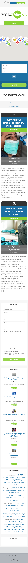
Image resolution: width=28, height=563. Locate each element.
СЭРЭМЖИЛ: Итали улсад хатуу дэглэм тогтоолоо (14, 211)
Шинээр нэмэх (20, 3)
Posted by (14, 158)
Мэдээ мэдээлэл (14, 161)
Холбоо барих (18, 555)
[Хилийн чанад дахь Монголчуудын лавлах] (14, 15)
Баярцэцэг (6, 514)
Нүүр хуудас (12, 106)
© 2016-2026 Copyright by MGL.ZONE (14, 559)
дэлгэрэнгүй (14, 130)
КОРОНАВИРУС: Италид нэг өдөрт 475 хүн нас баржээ (13, 122)
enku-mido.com (16, 560)
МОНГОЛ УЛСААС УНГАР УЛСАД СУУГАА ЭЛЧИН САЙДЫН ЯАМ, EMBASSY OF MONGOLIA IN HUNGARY (14, 480)
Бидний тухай (9, 555)
